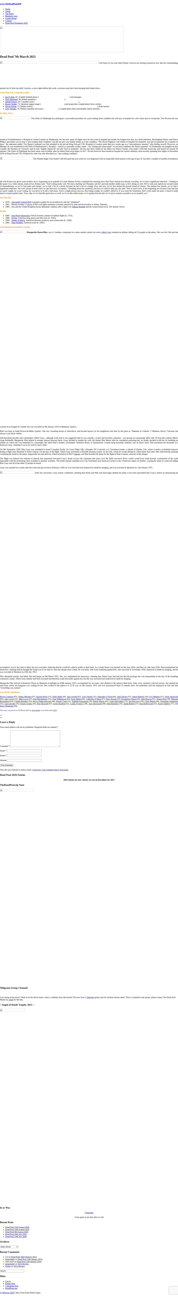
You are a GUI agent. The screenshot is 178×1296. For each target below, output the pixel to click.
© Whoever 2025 (7, 1293)
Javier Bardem (59, 704)
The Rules (9, 14)
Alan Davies (122, 697)
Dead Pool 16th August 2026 (17, 1229)
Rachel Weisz (42, 697)
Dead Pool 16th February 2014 (24, 1257)
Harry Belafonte (7, 706)
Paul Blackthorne (40, 699)
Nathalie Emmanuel (80, 701)
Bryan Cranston (7, 697)
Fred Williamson (59, 699)
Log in (8, 1281)
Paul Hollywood (146, 704)
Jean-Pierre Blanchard (20, 216)
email (11, 1000)
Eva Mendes (154, 697)
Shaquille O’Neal (104, 697)
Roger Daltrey (164, 704)
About (7, 11)
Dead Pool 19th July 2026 (16, 1236)
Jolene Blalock (138, 697)
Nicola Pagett (10, 106)
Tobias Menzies (25, 697)
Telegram (90, 997)
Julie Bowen (146, 699)
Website (3, 760)
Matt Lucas (24, 699)
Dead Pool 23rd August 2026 (17, 1227)
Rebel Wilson (99, 701)
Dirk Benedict (113, 704)
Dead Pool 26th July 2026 (16, 1234)
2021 (55, 710)
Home (7, 9)
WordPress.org (11, 1288)
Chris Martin (150, 701)
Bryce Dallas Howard (42, 701)
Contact (8, 21)
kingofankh (36, 710)
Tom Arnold (72, 697)
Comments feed (11, 1286)
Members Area (11, 16)
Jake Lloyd (9, 699)
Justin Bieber (129, 704)
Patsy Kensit (111, 699)
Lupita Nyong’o (77, 704)
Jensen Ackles (26, 704)
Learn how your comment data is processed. (50, 770)
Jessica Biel (161, 699)
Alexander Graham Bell (21, 202)
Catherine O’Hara (94, 699)
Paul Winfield (17, 223)
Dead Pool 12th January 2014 (30, 1259)
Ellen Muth (57, 697)
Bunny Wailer (11, 104)
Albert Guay (106, 232)
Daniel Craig (61, 701)
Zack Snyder (10, 704)
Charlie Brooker (21, 701)
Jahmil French (11, 102)
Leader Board (11, 18)
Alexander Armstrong (169, 701)
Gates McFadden (116, 701)
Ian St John (9, 97)
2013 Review (23, 1264)
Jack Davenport (95, 704)
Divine (14, 218)
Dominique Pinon (129, 699)
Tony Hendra (10, 109)
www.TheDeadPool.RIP (10, 4)
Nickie (8, 1266)
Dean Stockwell (171, 697)
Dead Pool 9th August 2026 (16, 1232)
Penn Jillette (76, 699)
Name (3, 751)
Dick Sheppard (11, 99)
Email (3, 755)
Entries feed (10, 1283)
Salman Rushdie (78, 207)
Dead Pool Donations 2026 (16, 23)
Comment (5, 746)
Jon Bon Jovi (134, 701)
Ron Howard (42, 704)
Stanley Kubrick (18, 220)
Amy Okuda (87, 697)
